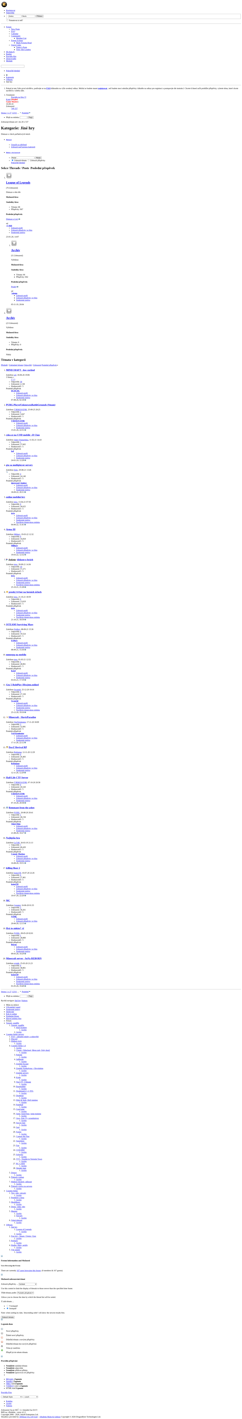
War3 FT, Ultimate (23, 1082)
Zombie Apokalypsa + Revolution (29, 1068)
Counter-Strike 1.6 (18, 1046)
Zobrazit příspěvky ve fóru (21, 230)
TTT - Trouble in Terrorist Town (29, 1159)
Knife (18, 1077)
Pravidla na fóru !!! (18, 97)
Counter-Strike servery (15, 1034)
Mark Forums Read (24, 43)
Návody (19, 1216)
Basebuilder (21, 1086)
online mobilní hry (15, 497)
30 (21, 382)
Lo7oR (17, 843)
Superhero (20, 1141)
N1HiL (17, 812)
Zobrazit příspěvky (37, 160)
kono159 (17, 873)
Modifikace (15, 1202)
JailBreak (20, 1059)
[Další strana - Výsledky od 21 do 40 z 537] (20, 113)
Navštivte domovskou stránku (28, 522)
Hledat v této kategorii (13, 152)
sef (15, 375)
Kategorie (10, 77)
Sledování (10, 1012)
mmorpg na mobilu (16, 654)
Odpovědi (28, 365)
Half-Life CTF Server (17, 777)
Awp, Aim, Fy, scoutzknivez (27, 1118)
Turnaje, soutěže (12, 1023)
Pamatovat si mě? (16, 20)
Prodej (13, 287)
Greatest (17, 905)
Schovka (19, 1154)
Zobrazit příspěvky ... (9, 1284)
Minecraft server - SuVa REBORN (24, 958)
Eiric (16, 470)
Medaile (9, 61)
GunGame (20, 1109)
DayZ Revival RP (18, 747)
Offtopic (9, 79)
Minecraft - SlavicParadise (22, 717)
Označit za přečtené (19, 145)
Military (17, 534)
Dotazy (14, 1173)
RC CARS (20, 1164)
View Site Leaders (23, 49)
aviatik (16, 963)
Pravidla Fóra (6, 1392)
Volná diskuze (16, 1220)
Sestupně (12, 1308)
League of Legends (18, 182)
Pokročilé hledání (13, 71)
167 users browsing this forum (29, 1270)
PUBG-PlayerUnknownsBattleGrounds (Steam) (30, 404)
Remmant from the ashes (21, 807)
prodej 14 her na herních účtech (25, 592)
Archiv (15, 250)
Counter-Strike (12, 1191)
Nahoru (24, 1001)
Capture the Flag (22, 1136)
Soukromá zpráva (18, 232)
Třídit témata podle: (9, 1293)
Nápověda (10, 13)
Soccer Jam (20, 1123)
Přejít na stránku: (13, 117)
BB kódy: (10, 1379)
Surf (18, 1127)
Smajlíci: (9, 1381)
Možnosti (9, 139)
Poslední (25, 113)
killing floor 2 (13, 868)
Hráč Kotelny (21, 1027)
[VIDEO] (10, 1386)
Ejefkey (17, 629)
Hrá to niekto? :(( (15, 928)
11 (16, 113)
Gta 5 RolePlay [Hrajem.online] (22, 684)
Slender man (21, 1168)
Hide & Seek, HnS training (27, 1100)
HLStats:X (10, 52)
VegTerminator (20, 722)
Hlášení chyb (16, 1041)
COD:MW (20, 1150)
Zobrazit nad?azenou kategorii (23, 147)
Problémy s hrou (17, 1198)
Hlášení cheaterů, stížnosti (21, 1182)
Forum (8, 27)
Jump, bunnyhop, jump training (28, 1114)
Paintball (19, 1105)
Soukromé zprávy (13, 1009)
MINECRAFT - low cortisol (20, 370)
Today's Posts (21, 47)
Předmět (4, 365)
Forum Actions (17, 40)
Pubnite (19, 1055)
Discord (14, 1039)
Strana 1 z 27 (6, 113)
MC (8, 900)
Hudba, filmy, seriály (19, 1245)
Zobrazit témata (20, 160)
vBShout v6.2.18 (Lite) (28, 1417)
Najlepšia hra (13, 838)
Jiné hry (14, 1227)
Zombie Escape (22, 1064)
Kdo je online (11, 1014)
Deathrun (20, 1096)
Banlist (9, 54)
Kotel (8, 99)
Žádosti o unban (17, 1177)
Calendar (14, 34)
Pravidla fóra (11, 56)
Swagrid (17, 690)
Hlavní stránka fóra (13, 1018)
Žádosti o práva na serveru (21, 1186)
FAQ (13, 31)
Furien (18, 1132)
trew (15, 502)
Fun (17, 1145)
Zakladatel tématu (16, 365)
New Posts (15, 29)
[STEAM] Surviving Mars (19, 624)
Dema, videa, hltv (18, 1207)
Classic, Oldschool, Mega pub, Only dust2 (33, 1050)
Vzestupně (13, 1306)
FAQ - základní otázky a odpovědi (25, 1037)
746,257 (14, 108)
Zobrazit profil (17, 228)
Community (16, 36)
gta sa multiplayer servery (19, 465)
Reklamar (18, 752)
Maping (14, 1211)
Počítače (14, 1241)
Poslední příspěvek (49, 365)
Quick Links (16, 45)
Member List (21, 38)
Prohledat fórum (12, 1016)
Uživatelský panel (13, 1007)
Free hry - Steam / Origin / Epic (23, 1236)
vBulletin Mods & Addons (49, 1417)
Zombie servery (22, 1073)
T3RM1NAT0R (20, 410)
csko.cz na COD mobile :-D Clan (23, 435)
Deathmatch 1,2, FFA (24, 1091)
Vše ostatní (15, 1250)
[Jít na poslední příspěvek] (25, 400)
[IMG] (8, 1384)
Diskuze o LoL (12, 219)
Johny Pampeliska (21, 440)
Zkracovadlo (11, 59)
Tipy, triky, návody (18, 1193)
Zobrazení (37, 365)
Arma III (10, 529)
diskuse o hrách (25, 559)
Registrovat (10, 10)
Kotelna (9, 1401)
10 (21, 567)
